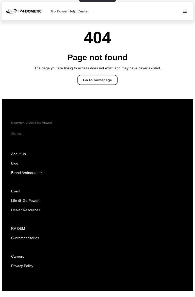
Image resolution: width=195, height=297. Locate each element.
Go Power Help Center (70, 11)
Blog (14, 163)
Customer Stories (25, 238)
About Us (18, 154)
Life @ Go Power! (25, 201)
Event (15, 191)
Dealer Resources (25, 210)
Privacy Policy (22, 266)
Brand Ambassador (26, 173)
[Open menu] (185, 11)
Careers (17, 256)
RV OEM (18, 228)
